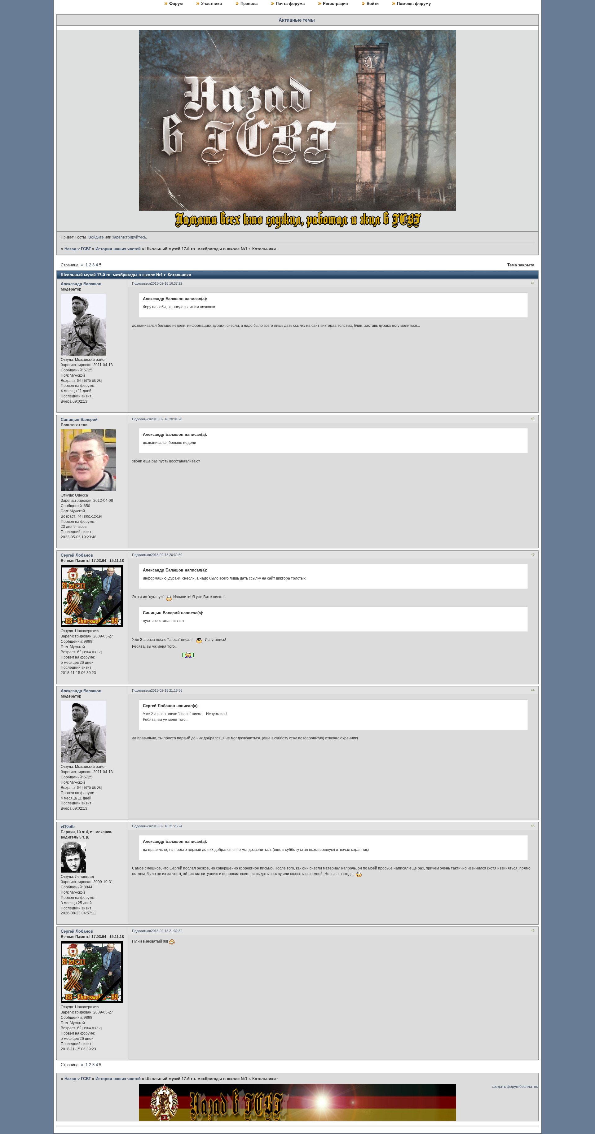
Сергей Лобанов (77, 555)
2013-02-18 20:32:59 (166, 555)
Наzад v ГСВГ (77, 249)
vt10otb (68, 826)
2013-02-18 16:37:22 (166, 283)
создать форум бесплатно (515, 1086)
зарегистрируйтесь (129, 237)
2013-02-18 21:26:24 (166, 826)
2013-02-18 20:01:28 (166, 419)
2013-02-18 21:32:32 (166, 931)
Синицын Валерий (79, 419)
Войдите (96, 237)
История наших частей (118, 249)
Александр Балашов (81, 284)
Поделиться (141, 283)
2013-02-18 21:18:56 (166, 690)
